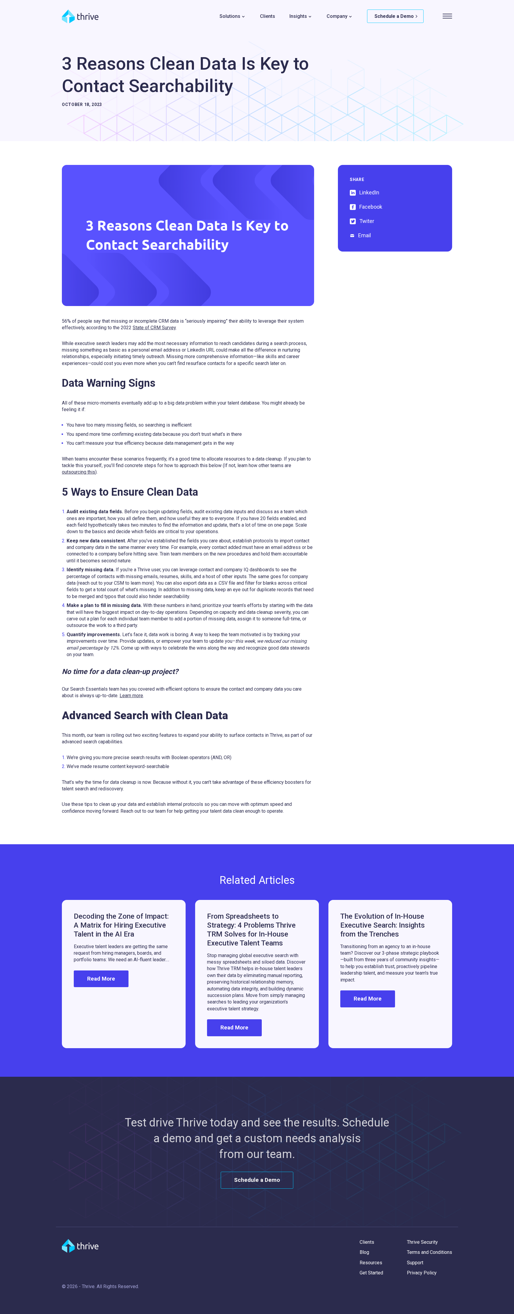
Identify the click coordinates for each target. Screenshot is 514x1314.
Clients (267, 16)
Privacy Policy (422, 1273)
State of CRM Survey (154, 327)
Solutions (230, 16)
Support (415, 1262)
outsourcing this (78, 472)
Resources (371, 1262)
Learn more (131, 695)
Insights (298, 16)
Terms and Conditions (429, 1252)
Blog (364, 1252)
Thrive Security (422, 1242)
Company (337, 16)
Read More (101, 978)
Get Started (371, 1273)
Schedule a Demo (394, 16)
